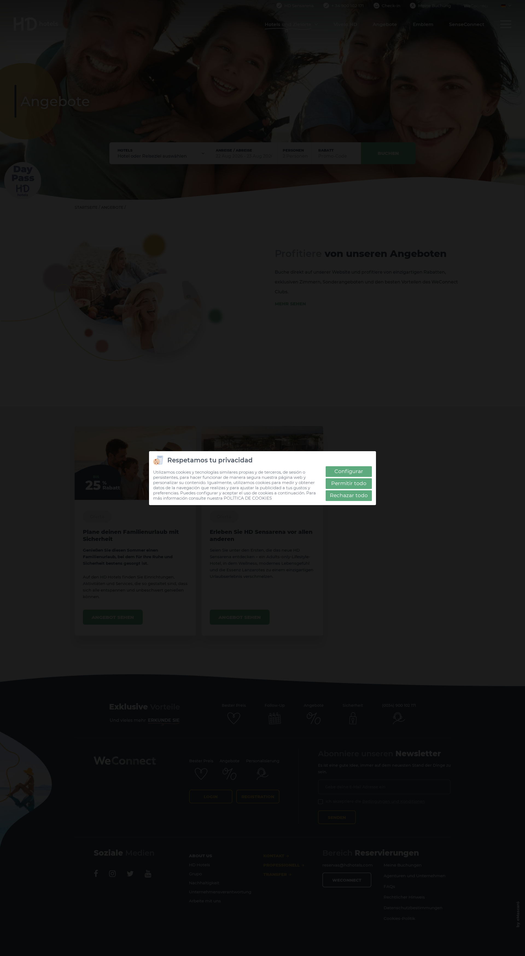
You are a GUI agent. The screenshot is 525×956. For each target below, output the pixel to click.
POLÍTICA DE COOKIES (248, 498)
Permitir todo (348, 483)
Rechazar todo (349, 495)
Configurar (348, 471)
